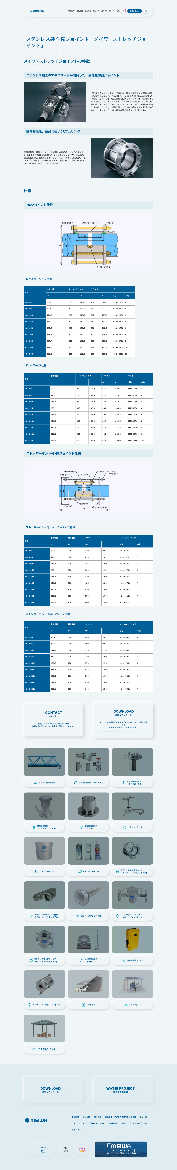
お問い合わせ (134, 11)
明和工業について (97, 1123)
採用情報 (88, 11)
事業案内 (71, 11)
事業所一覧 (113, 1123)
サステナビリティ (79, 1123)
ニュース (96, 11)
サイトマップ (77, 1130)
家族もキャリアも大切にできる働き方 (120, 1117)
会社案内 (80, 11)
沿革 (123, 1123)
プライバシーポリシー (138, 1123)
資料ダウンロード (107, 11)
